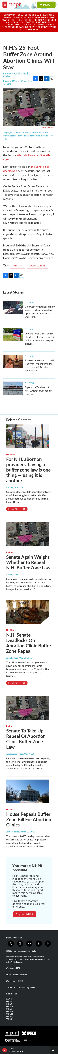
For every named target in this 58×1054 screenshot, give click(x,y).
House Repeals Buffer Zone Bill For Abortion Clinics (28, 819)
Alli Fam (9, 487)
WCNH (9, 999)
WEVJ (9, 1009)
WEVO (9, 1014)
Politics (17, 265)
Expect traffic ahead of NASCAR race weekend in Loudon (38, 390)
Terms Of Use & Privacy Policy (20, 987)
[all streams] (54, 1050)
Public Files (11, 993)
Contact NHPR (13, 968)
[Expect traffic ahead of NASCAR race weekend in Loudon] (13, 388)
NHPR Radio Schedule (16, 974)
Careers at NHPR (14, 981)
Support (47, 4)
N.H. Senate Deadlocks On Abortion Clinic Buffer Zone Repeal (28, 643)
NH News (29, 302)
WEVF (9, 1004)
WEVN (9, 1011)
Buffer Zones (37, 265)
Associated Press (14, 753)
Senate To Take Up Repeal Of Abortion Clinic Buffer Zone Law (26, 738)
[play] (5, 1050)
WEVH (9, 1006)
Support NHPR (24, 914)
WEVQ (9, 1016)
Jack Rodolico (12, 831)
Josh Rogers (12, 657)
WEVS (9, 1019)
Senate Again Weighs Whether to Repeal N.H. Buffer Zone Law (28, 562)
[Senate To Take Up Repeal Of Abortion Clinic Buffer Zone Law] (27, 708)
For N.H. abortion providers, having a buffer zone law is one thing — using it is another (28, 470)
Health (9, 809)
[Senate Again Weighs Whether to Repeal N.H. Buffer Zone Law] (27, 534)
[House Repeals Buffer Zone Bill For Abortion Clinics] (27, 791)
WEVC (9, 1001)
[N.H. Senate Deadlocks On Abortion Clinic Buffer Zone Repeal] (27, 612)
